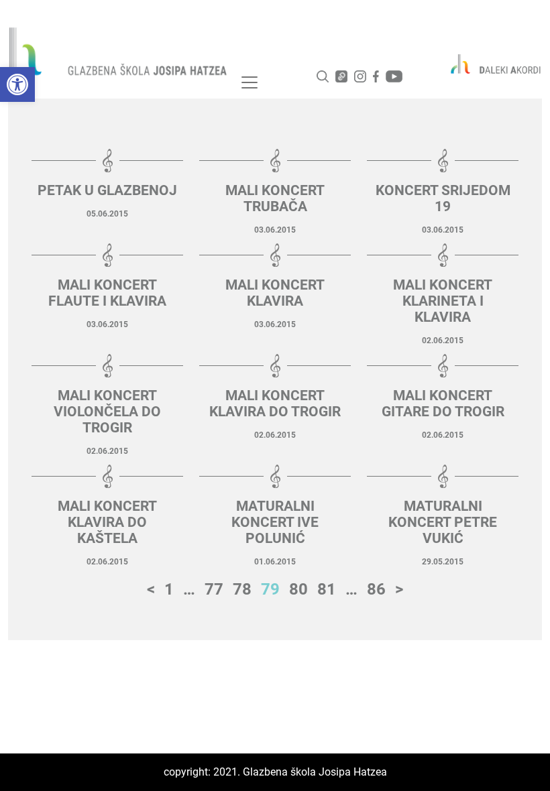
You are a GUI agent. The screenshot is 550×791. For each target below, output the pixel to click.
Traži (323, 76)
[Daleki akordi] (490, 64)
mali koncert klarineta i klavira (442, 301)
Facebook (376, 76)
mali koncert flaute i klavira (107, 293)
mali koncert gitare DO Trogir (443, 403)
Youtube (394, 76)
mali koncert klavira (275, 293)
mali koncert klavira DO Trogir (275, 403)
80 (298, 589)
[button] (17, 84)
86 (376, 589)
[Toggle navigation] (249, 82)
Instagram (360, 76)
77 (214, 589)
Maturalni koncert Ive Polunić (275, 522)
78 (242, 589)
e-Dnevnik (341, 76)
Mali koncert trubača (275, 198)
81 (326, 589)
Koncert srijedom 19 (443, 198)
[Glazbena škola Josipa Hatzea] (119, 54)
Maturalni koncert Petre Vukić (442, 522)
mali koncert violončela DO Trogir (107, 411)
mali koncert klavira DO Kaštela (107, 522)
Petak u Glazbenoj (107, 190)
